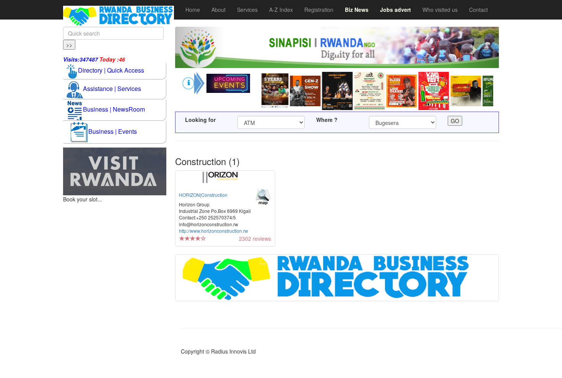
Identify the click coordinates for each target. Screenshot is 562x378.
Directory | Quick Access (111, 70)
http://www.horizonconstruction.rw (213, 230)
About (218, 9)
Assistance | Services (112, 88)
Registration (318, 9)
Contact (478, 9)
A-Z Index (281, 9)
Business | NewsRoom (114, 109)
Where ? (327, 119)
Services (247, 9)
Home (192, 9)
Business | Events (112, 131)
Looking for (200, 119)
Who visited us (440, 9)
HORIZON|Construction (203, 194)
